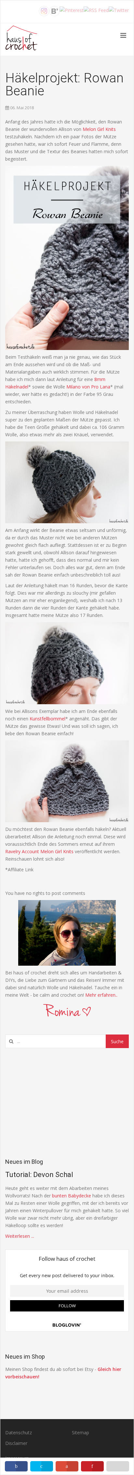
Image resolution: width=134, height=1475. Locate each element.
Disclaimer (16, 1443)
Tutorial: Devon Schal (39, 1175)
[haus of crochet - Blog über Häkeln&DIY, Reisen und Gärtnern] (21, 39)
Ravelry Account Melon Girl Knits (39, 851)
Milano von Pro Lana (88, 387)
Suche (117, 1041)
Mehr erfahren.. (101, 995)
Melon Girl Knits (99, 129)
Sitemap (80, 1432)
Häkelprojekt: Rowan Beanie (64, 84)
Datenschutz (18, 1432)
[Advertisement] (67, 1103)
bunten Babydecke (71, 1196)
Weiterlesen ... (19, 1236)
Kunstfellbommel (47, 719)
